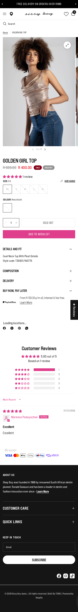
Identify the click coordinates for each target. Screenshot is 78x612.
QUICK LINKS (12, 521)
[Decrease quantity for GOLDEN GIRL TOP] (6, 222)
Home (5, 32)
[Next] (45, 149)
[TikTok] (72, 576)
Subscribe (39, 560)
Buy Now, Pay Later (15, 291)
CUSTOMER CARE (16, 508)
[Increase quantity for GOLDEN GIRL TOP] (16, 222)
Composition (11, 271)
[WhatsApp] (27, 328)
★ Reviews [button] (74, 310)
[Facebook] (5, 328)
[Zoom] (67, 45)
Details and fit (12, 249)
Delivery (8, 281)
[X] (12, 328)
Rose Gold (7, 207)
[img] (12, 411)
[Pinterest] (20, 328)
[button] (13, 177)
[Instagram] (65, 576)
